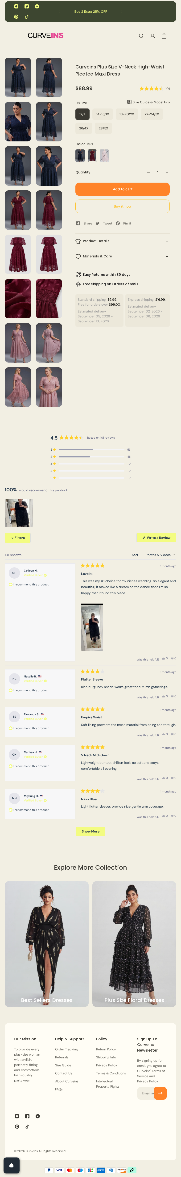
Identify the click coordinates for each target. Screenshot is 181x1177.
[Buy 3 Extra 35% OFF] (102, 11)
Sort (135, 555)
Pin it (127, 223)
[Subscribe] (160, 1093)
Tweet (107, 223)
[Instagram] (16, 6)
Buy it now (123, 206)
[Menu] (17, 36)
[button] (155, 89)
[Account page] (152, 36)
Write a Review (161, 538)
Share (87, 223)
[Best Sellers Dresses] (47, 944)
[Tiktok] (26, 17)
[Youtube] (37, 6)
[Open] (12, 1165)
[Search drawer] (141, 36)
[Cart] (164, 36)
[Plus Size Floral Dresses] (134, 944)
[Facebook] (26, 6)
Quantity (82, 172)
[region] (19, 513)
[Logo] (45, 36)
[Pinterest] (16, 17)
